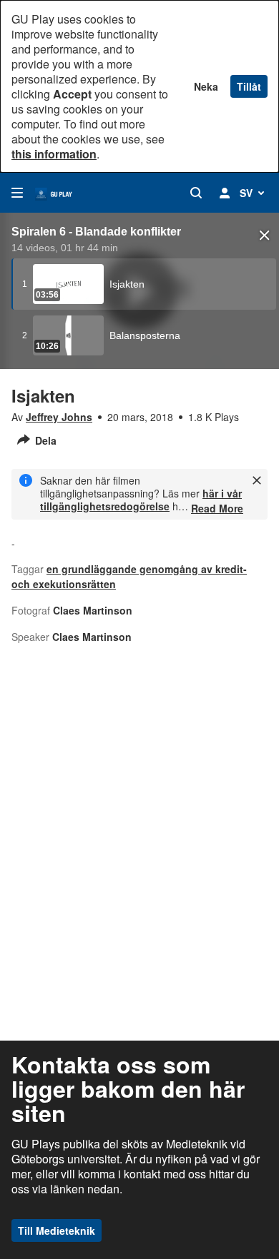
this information (54, 154)
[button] (264, 235)
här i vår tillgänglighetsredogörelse (141, 499)
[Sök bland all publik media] (196, 192)
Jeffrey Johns (59, 416)
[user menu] (224, 192)
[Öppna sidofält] (17, 192)
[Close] (257, 480)
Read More (217, 508)
